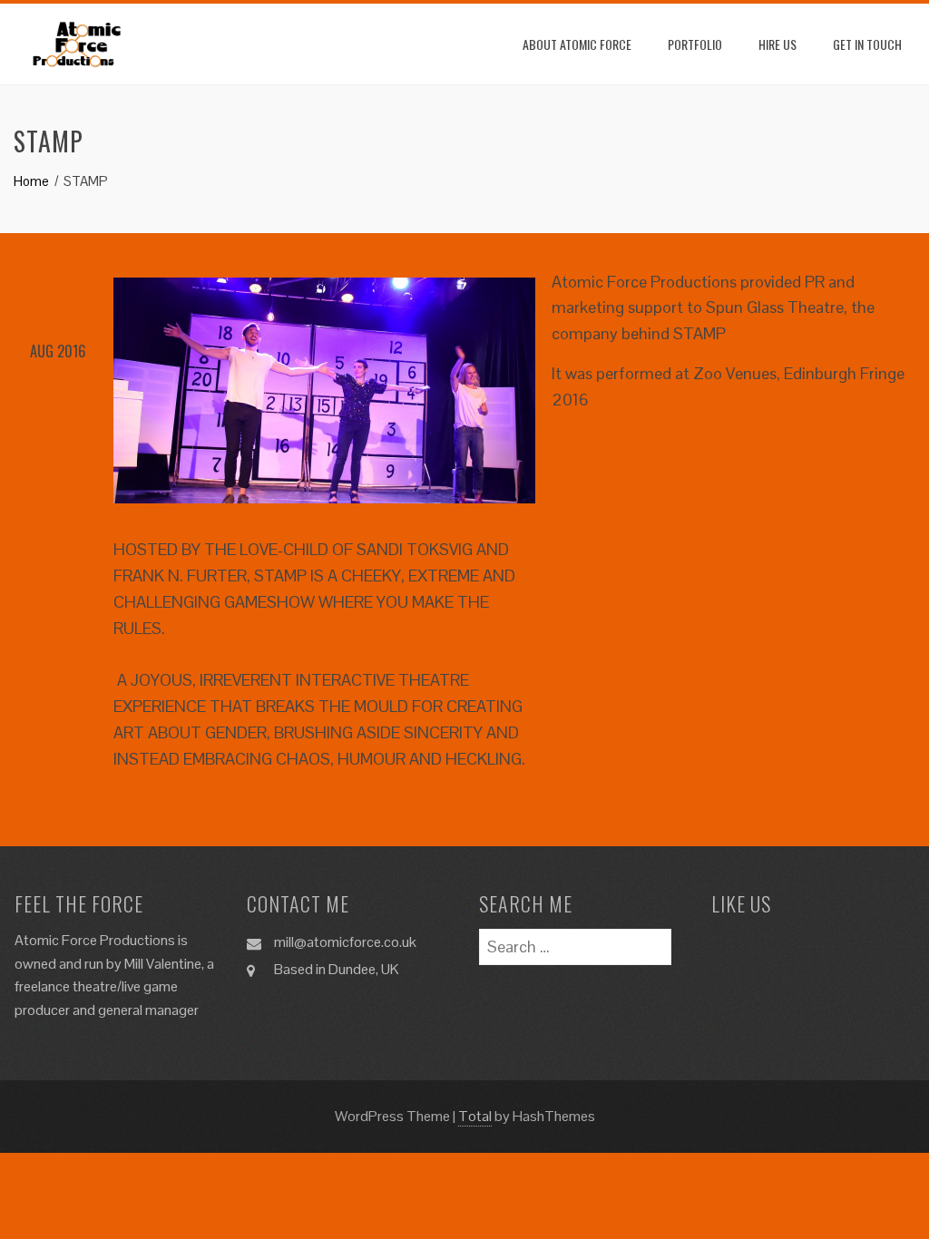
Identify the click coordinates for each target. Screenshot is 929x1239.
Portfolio (695, 44)
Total (475, 1116)
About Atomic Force (577, 44)
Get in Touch (867, 44)
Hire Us (777, 44)
